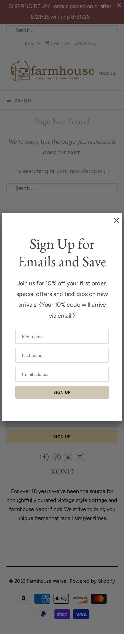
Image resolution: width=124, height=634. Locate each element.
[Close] (113, 223)
